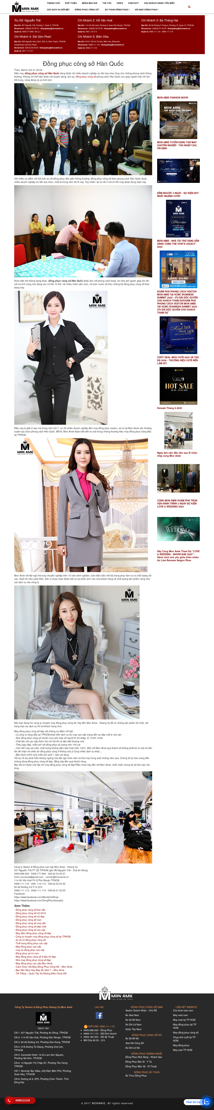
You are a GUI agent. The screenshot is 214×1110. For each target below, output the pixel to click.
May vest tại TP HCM (184, 1019)
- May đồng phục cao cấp (27, 946)
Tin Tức (107, 3)
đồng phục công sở (86, 76)
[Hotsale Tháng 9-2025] (178, 386)
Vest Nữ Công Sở (134, 1043)
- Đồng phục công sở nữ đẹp (29, 916)
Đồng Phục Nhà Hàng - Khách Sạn (143, 1057)
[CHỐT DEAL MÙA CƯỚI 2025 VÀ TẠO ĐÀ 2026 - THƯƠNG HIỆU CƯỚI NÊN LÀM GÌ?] (178, 335)
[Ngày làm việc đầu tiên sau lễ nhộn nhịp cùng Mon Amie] (178, 430)
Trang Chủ (53, 3)
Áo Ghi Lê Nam (133, 1024)
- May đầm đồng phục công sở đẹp (32, 933)
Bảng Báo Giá (89, 3)
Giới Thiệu (71, 3)
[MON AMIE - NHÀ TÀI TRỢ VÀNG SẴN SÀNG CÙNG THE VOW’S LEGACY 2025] (178, 218)
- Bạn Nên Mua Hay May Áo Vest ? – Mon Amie (39, 970)
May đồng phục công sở (185, 1032)
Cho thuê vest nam (183, 1010)
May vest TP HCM (182, 1050)
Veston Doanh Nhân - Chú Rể (141, 1010)
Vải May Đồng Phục (146, 9)
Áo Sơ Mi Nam (133, 1019)
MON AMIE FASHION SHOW (172, 97)
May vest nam (180, 1015)
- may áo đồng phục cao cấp (29, 950)
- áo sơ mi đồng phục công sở (30, 940)
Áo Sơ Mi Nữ (132, 1038)
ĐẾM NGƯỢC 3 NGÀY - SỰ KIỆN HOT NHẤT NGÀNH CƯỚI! (178, 194)
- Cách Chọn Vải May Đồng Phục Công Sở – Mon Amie (43, 966)
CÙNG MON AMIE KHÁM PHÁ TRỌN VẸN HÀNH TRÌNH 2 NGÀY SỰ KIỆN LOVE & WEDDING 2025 (177, 503)
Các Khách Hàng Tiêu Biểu (159, 3)
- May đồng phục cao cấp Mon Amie (33, 963)
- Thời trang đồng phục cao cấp (30, 943)
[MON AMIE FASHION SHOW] (178, 75)
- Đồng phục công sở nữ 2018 (30, 913)
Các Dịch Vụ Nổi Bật (58, 9)
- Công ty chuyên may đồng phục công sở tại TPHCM (42, 936)
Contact (133, 3)
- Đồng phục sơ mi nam (26, 953)
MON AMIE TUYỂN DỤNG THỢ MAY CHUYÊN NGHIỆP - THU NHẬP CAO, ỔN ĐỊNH (177, 145)
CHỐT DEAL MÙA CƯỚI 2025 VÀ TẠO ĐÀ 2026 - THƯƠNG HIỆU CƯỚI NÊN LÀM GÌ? (178, 360)
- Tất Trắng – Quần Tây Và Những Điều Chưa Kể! (40, 973)
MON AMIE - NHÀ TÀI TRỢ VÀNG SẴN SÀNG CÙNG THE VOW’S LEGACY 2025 (178, 243)
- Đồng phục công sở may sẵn (30, 923)
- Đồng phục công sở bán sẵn (29, 909)
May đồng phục (181, 1045)
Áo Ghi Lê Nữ (132, 1047)
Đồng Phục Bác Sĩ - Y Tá (138, 1061)
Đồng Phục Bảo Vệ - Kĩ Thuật (141, 1066)
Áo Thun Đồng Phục (117, 9)
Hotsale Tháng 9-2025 (169, 408)
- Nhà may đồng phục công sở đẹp (32, 960)
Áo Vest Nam (132, 1015)
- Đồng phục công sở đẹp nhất (30, 926)
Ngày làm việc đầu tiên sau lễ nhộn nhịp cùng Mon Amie (177, 454)
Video (120, 3)
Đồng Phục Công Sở (87, 9)
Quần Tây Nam (133, 1029)
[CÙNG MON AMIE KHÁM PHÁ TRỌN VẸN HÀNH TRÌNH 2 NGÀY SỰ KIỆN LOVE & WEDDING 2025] (178, 478)
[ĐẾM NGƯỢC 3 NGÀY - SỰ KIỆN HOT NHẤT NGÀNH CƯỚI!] (178, 171)
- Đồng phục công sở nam (28, 919)
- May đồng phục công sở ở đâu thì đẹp (35, 956)
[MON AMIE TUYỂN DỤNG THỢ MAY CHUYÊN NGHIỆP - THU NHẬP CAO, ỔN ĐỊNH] (178, 120)
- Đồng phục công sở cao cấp (29, 929)
